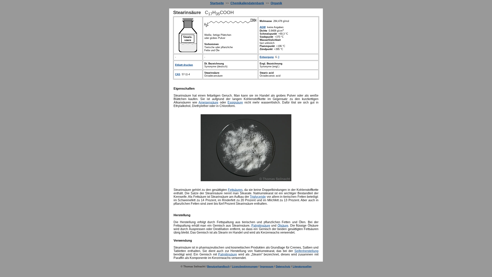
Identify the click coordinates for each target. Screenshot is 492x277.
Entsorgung (267, 57)
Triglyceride (258, 196)
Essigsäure (235, 102)
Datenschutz (283, 266)
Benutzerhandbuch (218, 266)
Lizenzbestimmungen (245, 266)
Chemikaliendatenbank (247, 3)
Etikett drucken (184, 64)
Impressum (266, 266)
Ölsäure (283, 225)
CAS (177, 74)
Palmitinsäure (260, 225)
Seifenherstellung (306, 251)
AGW (263, 27)
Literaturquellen (302, 266)
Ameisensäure (208, 102)
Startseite (217, 3)
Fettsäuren (235, 189)
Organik (276, 3)
